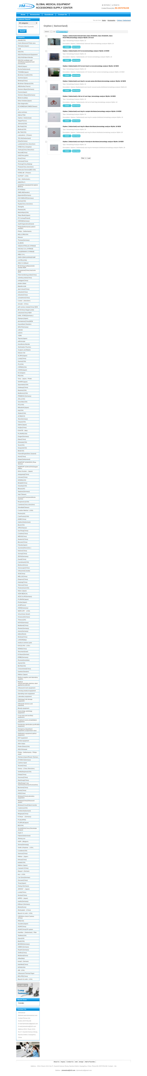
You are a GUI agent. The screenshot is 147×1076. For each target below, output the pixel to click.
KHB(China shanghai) (25, 147)
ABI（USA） (22, 970)
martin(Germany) (23, 901)
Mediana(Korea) (23, 955)
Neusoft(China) (22, 152)
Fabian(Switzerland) (24, 836)
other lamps (21, 743)
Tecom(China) (22, 765)
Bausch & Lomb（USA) (25, 913)
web (76, 1062)
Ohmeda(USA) (22, 442)
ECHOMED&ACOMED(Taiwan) (27, 106)
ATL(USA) (21, 404)
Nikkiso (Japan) (23, 674)
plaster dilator (22, 283)
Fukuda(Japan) (22, 545)
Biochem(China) (23, 787)
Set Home (107, 5)
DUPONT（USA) (23, 176)
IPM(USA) (21, 921)
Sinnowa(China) (23, 161)
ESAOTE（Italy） (23, 430)
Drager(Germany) (23, 436)
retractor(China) (23, 292)
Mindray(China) (23, 81)
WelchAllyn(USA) (23, 212)
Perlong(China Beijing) (25, 164)
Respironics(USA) (23, 502)
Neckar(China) (22, 895)
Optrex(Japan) (22, 425)
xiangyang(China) (23, 474)
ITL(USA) (21, 364)
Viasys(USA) (22, 422)
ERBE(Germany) (23, 657)
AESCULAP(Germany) (25, 596)
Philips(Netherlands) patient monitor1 (26, 227)
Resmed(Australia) (24, 660)
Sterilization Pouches (24, 347)
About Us (56, 1062)
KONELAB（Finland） (25, 173)
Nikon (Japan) (22, 591)
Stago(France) (22, 121)
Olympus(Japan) (23, 318)
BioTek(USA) (22, 666)
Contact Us (62, 14)
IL (18, 109)
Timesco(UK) (22, 620)
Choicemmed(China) (24, 669)
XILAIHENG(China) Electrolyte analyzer (27, 829)
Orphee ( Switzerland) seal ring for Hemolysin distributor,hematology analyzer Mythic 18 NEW (93, 141)
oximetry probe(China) (25, 278)
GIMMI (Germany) (23, 947)
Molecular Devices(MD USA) (27, 170)
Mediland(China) (23, 625)
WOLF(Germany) (23, 327)
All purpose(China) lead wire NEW (27, 271)
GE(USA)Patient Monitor (25, 57)
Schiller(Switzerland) (24, 811)
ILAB (19, 49)
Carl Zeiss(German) (24, 877)
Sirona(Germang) (23, 844)
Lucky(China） (22, 892)
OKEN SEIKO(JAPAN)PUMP (26, 257)
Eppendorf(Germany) (24, 195)
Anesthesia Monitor (24, 344)
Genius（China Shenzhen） (27, 768)
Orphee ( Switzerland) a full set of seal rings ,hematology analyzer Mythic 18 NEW (89, 96)
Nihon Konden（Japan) (25, 471)
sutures (20, 333)
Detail (67, 47)
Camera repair (22, 763)
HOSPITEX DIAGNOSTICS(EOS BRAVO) (28, 186)
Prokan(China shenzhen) (26, 167)
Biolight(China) (22, 483)
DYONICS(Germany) (24, 760)
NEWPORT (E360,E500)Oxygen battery (28, 467)
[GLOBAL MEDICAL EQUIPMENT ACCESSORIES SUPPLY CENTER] (48, 9)
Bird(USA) (21, 451)
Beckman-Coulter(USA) (25, 75)
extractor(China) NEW (24, 313)
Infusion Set (21, 353)
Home (23, 14)
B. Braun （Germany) (24, 817)
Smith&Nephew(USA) (24, 772)
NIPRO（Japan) (23, 898)
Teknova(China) (23, 585)
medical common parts (25, 642)
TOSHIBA (21, 1003)
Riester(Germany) (23, 628)
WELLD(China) (22, 576)
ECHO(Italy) (21, 189)
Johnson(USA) (22, 123)
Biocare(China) (22, 542)
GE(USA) (21, 52)
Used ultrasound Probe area (26, 43)
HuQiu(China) (22, 427)
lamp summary (22, 112)
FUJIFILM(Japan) (23, 822)
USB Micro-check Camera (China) (26, 917)
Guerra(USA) (22, 361)
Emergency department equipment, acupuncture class (27, 729)
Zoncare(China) (23, 880)
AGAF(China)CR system (25, 929)
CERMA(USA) (22, 367)
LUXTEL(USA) (22, 260)
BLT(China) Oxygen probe (26, 310)
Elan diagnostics (23, 103)
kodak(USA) (21, 862)
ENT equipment (23, 738)
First (82, 158)
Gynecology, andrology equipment (25, 712)
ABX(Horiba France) (24, 86)
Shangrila (21, 207)
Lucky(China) (22, 358)
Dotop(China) (22, 774)
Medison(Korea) (23, 565)
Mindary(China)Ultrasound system (26, 801)
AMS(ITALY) (21, 182)
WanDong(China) (23, 780)
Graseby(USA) (22, 486)
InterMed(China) (23, 964)
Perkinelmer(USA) (23, 588)
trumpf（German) (23, 961)
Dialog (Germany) (23, 886)
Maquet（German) (23, 871)
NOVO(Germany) (23, 622)
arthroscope (21, 341)
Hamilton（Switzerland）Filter (27, 932)
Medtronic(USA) (23, 393)
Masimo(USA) (22, 390)
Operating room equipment (26, 693)
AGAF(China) (22, 926)
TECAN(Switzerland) (24, 138)
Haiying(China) (22, 582)
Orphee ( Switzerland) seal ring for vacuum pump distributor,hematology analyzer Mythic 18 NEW (94, 81)
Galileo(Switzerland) (24, 522)
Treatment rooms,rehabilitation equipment (27, 720)
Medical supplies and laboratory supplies (28, 678)
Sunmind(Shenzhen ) (24, 548)
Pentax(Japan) (22, 602)
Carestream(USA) (23, 562)
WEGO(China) (22, 536)
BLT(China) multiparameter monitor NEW (26, 266)
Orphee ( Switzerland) (24, 118)
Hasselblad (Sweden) (24, 324)
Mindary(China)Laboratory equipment (26, 797)
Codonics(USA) (23, 808)
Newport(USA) (22, 448)
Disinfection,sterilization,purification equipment (28, 725)
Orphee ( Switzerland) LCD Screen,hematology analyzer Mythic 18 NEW (86, 51)
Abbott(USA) (22, 40)
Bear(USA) (21, 525)
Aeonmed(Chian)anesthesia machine (26, 498)
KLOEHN (21, 243)
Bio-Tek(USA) (22, 132)
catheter (20, 330)
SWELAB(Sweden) (24, 192)
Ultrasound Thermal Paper (26, 973)
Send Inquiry (76, 47)
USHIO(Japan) (22, 370)
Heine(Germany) (23, 631)
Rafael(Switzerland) (24, 459)
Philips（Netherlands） (25, 231)
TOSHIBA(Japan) (23, 72)
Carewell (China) (23, 868)
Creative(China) (23, 533)
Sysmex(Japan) (23, 78)
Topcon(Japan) (22, 338)
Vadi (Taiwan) (22, 494)
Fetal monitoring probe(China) (27, 275)
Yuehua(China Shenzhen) (26, 150)
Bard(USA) (21, 941)
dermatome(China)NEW (25, 321)
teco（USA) (21, 874)
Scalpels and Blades (24, 350)
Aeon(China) (22, 456)
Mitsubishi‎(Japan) (23, 407)
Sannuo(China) (22, 853)
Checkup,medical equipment (27, 691)
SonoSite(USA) (22, 402)
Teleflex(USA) (22, 935)
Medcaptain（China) (24, 910)
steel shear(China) (23, 289)
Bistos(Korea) (22, 907)
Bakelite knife (22, 286)
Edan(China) (22, 439)
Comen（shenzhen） (24, 301)
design (81, 1062)
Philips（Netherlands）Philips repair (27, 753)
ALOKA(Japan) (22, 355)
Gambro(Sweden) (23, 671)
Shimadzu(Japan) (23, 46)
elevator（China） (23, 304)
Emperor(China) (23, 579)
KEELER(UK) (22, 634)
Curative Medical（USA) (25, 510)
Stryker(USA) (22, 413)
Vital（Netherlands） (24, 179)
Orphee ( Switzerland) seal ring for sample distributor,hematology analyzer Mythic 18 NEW (92, 111)
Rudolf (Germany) (23, 950)
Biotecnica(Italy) (23, 98)
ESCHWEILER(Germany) (26, 198)
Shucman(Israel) (23, 651)
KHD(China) (21, 793)
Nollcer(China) (22, 551)
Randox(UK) (22, 209)
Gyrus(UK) (21, 938)
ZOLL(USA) (21, 399)
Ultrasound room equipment (26, 688)
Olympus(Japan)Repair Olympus (28, 757)
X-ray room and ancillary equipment (25, 716)
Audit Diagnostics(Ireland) (26, 224)
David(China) (22, 559)
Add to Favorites (90, 1062)
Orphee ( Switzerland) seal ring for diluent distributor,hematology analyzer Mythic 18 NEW (92, 126)
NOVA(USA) (21, 967)
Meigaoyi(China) (23, 814)
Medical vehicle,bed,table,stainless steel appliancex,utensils (28, 683)
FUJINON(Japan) (23, 599)
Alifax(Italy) (21, 958)
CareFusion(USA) (23, 516)
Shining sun (21, 838)
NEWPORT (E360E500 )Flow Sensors (27, 463)
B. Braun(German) (23, 654)
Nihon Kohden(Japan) (25, 101)
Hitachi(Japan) (22, 66)
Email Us (116, 5)
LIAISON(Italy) (22, 640)
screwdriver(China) (24, 298)
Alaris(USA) (21, 663)
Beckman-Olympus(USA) (25, 83)
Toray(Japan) (22, 883)
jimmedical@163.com (68, 1070)
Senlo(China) (22, 790)
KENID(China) (22, 649)
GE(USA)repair (22, 749)
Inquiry (63, 1062)
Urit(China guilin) (23, 155)
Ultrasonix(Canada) (24, 571)
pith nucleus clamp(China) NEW (28, 307)
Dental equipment (23, 741)
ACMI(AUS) (21, 416)
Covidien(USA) (22, 851)
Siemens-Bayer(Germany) (26, 89)
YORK (20, 335)
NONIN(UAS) (22, 480)
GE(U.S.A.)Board (23, 263)
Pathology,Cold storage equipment (25, 700)
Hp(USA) (20, 410)
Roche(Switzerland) (24, 69)
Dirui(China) (21, 158)
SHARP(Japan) (22, 382)
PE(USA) (20, 376)
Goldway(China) (23, 387)
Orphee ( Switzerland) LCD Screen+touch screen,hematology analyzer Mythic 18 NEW (91, 66)
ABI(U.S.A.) (21, 254)
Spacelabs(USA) (23, 384)
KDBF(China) (22, 519)
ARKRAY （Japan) (24, 889)
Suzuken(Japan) (23, 924)
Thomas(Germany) (24, 240)
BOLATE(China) (23, 976)
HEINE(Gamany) (23, 608)
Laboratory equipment (25, 696)
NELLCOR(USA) (23, 234)
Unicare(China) (22, 477)
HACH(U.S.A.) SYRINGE (25, 249)
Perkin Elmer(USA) (24, 746)
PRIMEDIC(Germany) (24, 396)
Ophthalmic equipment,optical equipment (27, 734)
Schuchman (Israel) (24, 614)
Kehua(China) (22, 859)
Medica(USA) (22, 129)
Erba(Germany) (22, 141)
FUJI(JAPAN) (22, 820)
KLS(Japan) (21, 373)
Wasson (20, 237)
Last (89, 158)
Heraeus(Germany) (24, 617)
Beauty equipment (23, 708)
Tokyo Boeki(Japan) (24, 215)
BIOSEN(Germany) (24, 944)
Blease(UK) (21, 489)
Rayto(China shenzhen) (25, 204)
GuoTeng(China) (23, 531)
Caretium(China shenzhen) (26, 504)
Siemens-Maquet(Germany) (26, 95)
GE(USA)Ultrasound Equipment (28, 54)
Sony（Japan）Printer (25, 379)
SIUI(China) (21, 573)
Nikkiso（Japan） (23, 856)
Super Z (20, 833)
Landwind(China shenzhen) (26, 144)
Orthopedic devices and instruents (25, 704)
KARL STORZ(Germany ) (25, 315)
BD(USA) (21, 825)
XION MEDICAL (23, 593)
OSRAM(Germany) (24, 221)
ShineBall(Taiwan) (23, 507)
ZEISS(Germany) (23, 556)
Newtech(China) (23, 539)
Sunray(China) (22, 553)
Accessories (35, 14)
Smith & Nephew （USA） (26, 847)
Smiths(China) (22, 953)
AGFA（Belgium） (23, 841)
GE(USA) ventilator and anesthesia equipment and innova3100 (26, 62)
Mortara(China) (22, 637)
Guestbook (49, 14)
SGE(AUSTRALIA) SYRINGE (27, 246)
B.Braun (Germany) (24, 904)
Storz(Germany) (23, 419)
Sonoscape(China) (24, 568)
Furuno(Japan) (22, 92)
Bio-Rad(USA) (22, 126)
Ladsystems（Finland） (25, 135)
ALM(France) (22, 605)
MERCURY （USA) (24, 611)
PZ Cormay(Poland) (24, 218)
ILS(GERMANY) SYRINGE (26, 251)
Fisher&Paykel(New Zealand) (27, 453)
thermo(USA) (22, 201)
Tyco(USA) (21, 445)
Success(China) (23, 777)
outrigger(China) (23, 280)
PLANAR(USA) (22, 433)
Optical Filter (22, 115)
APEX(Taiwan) (22, 528)
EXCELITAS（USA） (24, 645)
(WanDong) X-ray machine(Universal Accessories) (28, 784)
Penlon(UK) (21, 513)
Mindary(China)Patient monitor (27, 805)
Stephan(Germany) (24, 491)
